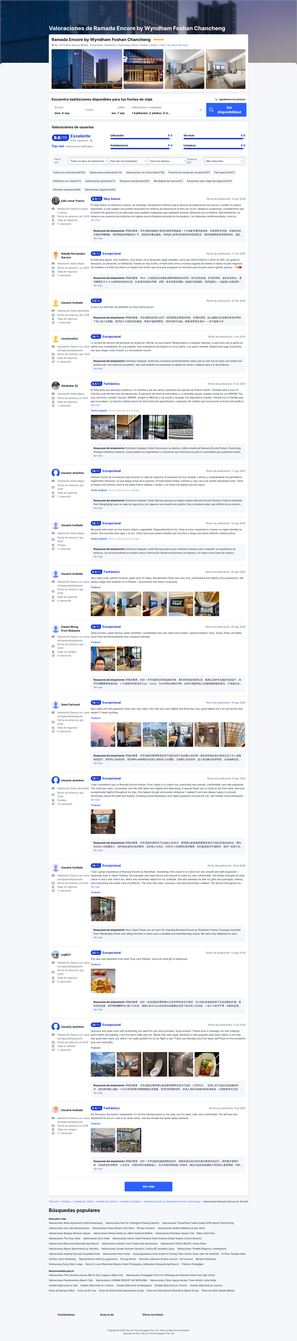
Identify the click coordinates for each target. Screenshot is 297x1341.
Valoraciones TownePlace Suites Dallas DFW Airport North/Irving (198, 1222)
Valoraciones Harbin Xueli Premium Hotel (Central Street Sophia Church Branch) (156, 1238)
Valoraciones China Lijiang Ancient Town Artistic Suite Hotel (183, 1280)
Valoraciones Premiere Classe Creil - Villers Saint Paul (185, 1233)
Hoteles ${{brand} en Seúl (63, 1285)
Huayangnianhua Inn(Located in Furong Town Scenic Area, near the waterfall (176, 1253)
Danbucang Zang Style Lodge (66, 1264)
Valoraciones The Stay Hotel (64, 1238)
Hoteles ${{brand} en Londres (97, 1285)
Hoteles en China (83, 1201)
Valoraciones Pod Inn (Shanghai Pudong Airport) (132, 1222)
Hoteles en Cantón (106, 1201)
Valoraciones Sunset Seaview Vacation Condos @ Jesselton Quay (137, 1248)
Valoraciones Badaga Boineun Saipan (69, 1233)
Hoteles (66, 1201)
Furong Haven (128, 1258)
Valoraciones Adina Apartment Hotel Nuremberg (76, 1222)
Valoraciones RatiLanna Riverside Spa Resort (74, 1243)
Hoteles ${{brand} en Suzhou (206, 1285)
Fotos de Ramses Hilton (62, 1290)
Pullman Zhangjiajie (192, 1264)
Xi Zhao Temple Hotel (233, 1253)
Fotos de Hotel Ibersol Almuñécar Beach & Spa (173, 1290)
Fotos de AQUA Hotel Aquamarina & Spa (121, 1290)
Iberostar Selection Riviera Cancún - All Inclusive (166, 1258)
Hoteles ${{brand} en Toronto (171, 1285)
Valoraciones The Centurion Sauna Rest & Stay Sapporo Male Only (86, 1275)
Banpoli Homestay (206, 1258)
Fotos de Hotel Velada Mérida (218, 1290)
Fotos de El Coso (87, 1290)
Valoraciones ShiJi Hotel (96, 1238)
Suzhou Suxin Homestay (62, 1258)
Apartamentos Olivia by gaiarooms (98, 1258)
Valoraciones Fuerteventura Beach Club (71, 1280)
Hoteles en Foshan (130, 1201)
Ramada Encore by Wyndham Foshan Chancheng (172, 1201)
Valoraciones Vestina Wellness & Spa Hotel (181, 1228)
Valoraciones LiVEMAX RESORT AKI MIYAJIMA (121, 1280)
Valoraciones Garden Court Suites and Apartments (130, 1243)
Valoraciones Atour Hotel (116, 1253)
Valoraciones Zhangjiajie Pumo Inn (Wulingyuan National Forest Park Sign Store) (170, 1275)
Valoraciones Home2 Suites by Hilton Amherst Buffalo (123, 1233)
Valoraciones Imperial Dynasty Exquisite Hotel (74, 1253)
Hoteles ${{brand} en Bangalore (134, 1285)
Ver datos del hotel (177, 45)
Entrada (58, 107)
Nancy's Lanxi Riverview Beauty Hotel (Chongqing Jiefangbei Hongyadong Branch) (132, 1264)
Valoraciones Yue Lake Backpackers (69, 1228)
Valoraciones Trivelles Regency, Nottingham (201, 1248)
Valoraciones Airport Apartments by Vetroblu (73, 1248)
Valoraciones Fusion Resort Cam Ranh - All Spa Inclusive (123, 1228)
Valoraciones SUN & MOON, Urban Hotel (183, 1243)
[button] (265, 6)
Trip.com (54, 1201)
